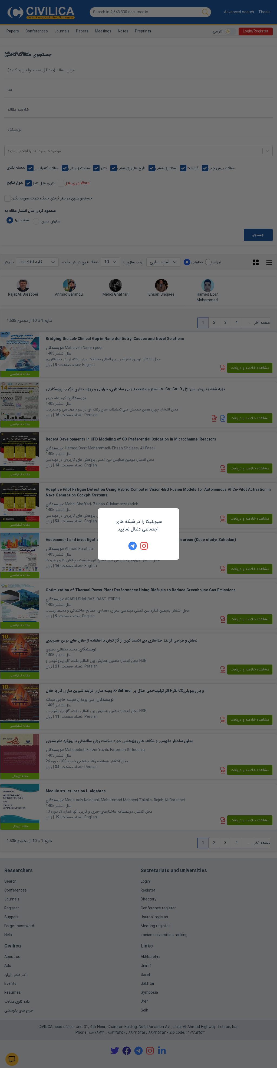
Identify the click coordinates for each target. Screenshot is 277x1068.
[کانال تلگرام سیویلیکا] (132, 546)
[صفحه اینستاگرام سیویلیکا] (144, 546)
